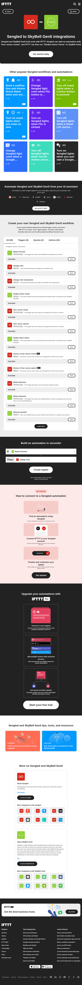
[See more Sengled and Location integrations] (41, 811)
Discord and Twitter (29, 961)
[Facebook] (50, 977)
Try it (71, 259)
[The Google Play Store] (47, 967)
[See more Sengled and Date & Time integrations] (24, 820)
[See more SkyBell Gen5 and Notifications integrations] (24, 886)
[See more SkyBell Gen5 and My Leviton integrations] (41, 886)
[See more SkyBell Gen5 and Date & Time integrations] (24, 877)
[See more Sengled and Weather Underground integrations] (57, 811)
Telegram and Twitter (29, 957)
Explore (4, 929)
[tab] (9, 240)
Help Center (5, 945)
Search (4, 951)
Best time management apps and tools (68, 939)
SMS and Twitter (28, 948)
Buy (18, 858)
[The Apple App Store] (34, 967)
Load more (41, 426)
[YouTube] (64, 977)
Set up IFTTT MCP (41, 208)
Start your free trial (41, 704)
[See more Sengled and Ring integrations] (57, 820)
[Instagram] (60, 977)
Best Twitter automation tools (66, 936)
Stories (4, 936)
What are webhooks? (63, 948)
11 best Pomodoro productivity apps (68, 951)
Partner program (23, 977)
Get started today (41, 54)
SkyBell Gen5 (40, 36)
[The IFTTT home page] (6, 3)
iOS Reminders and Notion (31, 951)
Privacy (39, 977)
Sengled (14, 36)
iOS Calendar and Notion (30, 936)
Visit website (21, 792)
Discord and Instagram (30, 932)
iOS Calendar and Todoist (31, 954)
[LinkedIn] (55, 977)
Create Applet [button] (41, 469)
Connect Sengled (25, 797)
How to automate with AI (64, 932)
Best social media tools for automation (68, 961)
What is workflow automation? (66, 942)
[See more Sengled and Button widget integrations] (24, 811)
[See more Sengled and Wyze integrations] (41, 820)
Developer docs (6, 957)
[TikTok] (73, 977)
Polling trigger (19, 254)
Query (16, 356)
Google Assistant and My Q (31, 942)
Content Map (5, 948)
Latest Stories (62, 929)
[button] (79, 4)
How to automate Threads (65, 954)
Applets (4, 939)
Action (17, 268)
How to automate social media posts (68, 957)
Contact (32, 977)
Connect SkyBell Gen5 (27, 863)
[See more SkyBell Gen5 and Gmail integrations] (57, 877)
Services (4, 932)
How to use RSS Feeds (64, 945)
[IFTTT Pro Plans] (38, 354)
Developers (5, 977)
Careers (13, 977)
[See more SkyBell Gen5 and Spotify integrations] (41, 877)
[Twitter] (69, 977)
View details (11, 259)
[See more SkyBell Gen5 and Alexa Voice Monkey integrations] (57, 886)
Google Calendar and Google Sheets (34, 939)
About (45, 977)
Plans (3, 954)
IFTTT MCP (5, 942)
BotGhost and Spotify (29, 945)
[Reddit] (78, 977)
